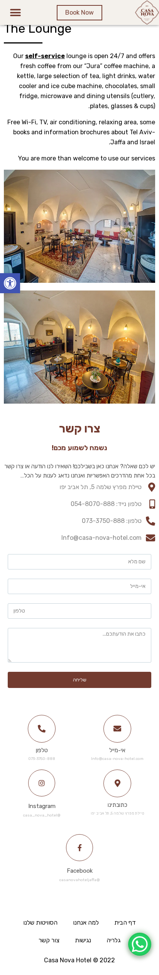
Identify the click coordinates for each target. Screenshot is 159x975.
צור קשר (49, 940)
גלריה (113, 940)
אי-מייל (117, 750)
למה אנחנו (86, 922)
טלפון (42, 750)
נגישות (83, 940)
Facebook (80, 870)
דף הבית (125, 922)
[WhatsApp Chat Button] (139, 944)
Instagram (42, 806)
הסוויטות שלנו (40, 922)
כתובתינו (117, 804)
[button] (10, 283)
